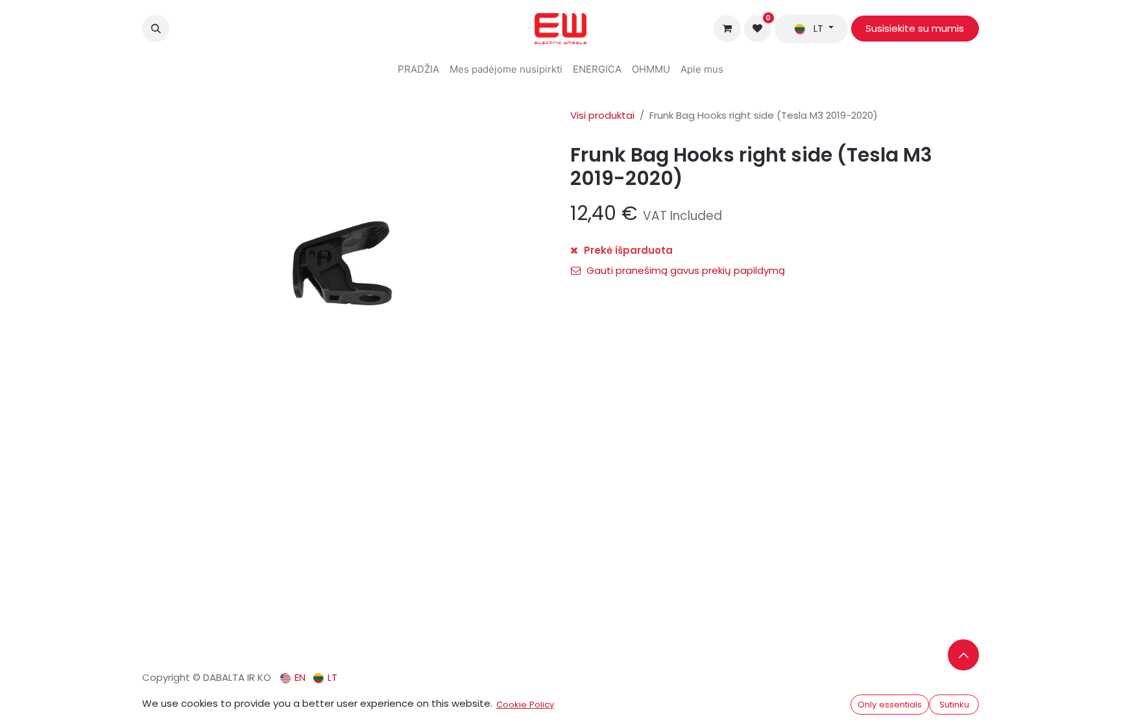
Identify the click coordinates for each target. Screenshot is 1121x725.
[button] (155, 28)
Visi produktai (602, 115)
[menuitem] (418, 69)
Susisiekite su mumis (914, 28)
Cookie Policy (525, 704)
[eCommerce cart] (727, 28)
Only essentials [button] (890, 704)
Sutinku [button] (954, 704)
